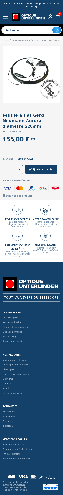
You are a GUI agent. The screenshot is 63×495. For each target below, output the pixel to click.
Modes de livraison (13, 331)
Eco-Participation (12, 453)
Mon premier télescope (15, 359)
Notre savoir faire (12, 322)
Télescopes (8, 369)
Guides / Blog (10, 336)
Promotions (9, 416)
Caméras (7, 383)
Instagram (8, 425)
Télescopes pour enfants (15, 364)
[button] (6, 169)
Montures (8, 378)
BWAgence (19, 484)
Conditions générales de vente (19, 449)
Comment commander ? (15, 326)
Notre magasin (10, 317)
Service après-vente (13, 341)
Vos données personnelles (16, 458)
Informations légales (13, 444)
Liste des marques (12, 392)
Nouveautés (9, 411)
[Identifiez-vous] (50, 17)
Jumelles (7, 388)
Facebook (8, 421)
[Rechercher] (56, 30)
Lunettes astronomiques (16, 374)
